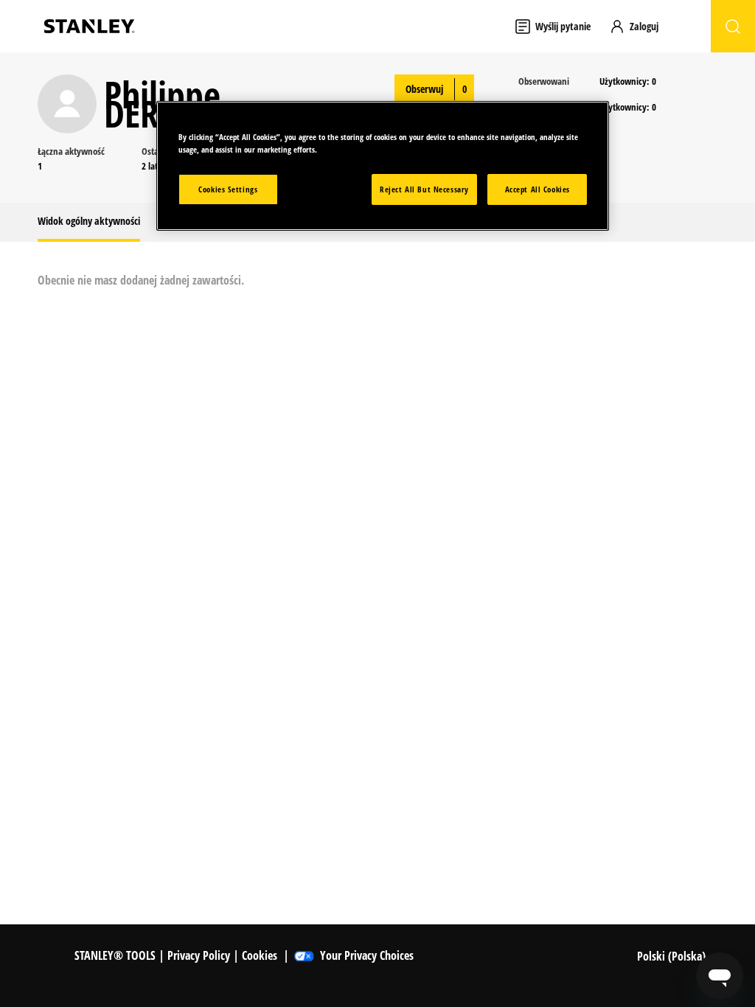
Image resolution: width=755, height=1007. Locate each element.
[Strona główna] (89, 26)
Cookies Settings (227, 189)
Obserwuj (424, 89)
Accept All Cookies (537, 189)
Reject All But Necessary (424, 189)
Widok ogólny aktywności (89, 221)
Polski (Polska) (673, 956)
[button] (640, 26)
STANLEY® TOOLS (115, 955)
